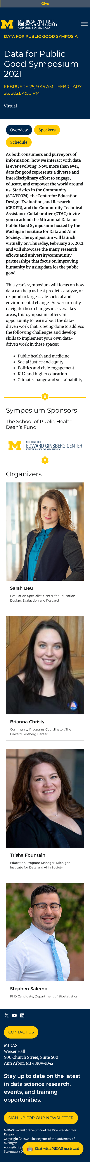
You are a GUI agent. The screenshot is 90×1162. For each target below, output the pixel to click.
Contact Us (21, 1032)
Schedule (18, 142)
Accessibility (12, 1147)
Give (45, 4)
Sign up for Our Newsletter (41, 1117)
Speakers (47, 129)
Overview (19, 129)
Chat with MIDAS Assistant (53, 1149)
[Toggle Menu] (84, 24)
